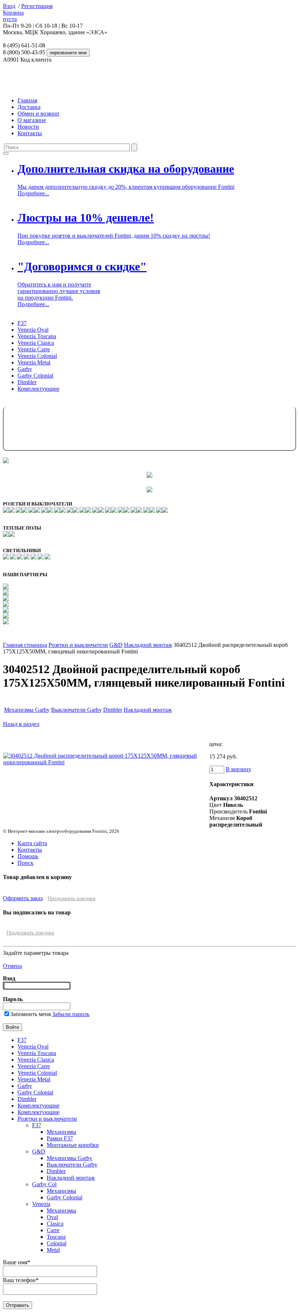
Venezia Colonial (37, 356)
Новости (28, 127)
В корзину (238, 769)
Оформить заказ (23, 898)
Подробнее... (33, 193)
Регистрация (37, 6)
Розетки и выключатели (78, 645)
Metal (53, 1250)
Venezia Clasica (36, 343)
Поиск (26, 863)
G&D (116, 645)
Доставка (29, 107)
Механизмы (61, 1132)
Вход (9, 6)
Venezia (41, 1204)
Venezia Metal (34, 362)
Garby (25, 369)
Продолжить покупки (72, 898)
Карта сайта (32, 843)
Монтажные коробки (73, 1145)
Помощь (28, 856)
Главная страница (25, 645)
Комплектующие (38, 389)
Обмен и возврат (38, 113)
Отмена (12, 966)
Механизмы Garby (27, 710)
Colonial (56, 1243)
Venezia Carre (34, 349)
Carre (53, 1230)
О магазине (32, 120)
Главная (27, 100)
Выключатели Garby (76, 710)
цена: (215, 744)
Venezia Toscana (37, 336)
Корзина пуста (13, 15)
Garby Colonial (35, 375)
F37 (22, 323)
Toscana (56, 1237)
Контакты (30, 133)
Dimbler (27, 382)
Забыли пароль (70, 1014)
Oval (52, 1217)
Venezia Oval (33, 330)
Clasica (55, 1224)
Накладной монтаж (148, 645)
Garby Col (44, 1184)
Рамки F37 (60, 1138)
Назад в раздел (21, 724)
